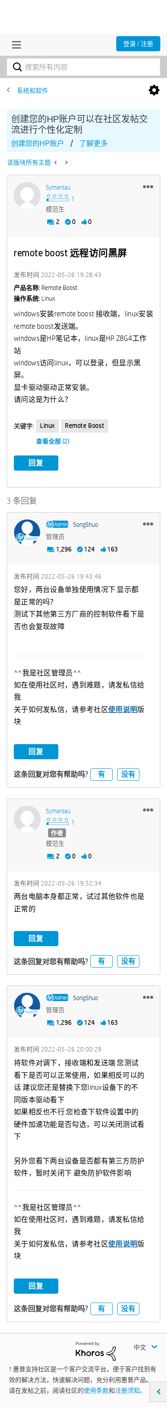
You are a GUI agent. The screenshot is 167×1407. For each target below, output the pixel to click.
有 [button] (101, 774)
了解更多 (93, 143)
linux (47, 426)
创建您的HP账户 (37, 143)
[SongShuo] (27, 532)
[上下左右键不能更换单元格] (56, 162)
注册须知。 (130, 1390)
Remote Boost (84, 426)
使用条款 (96, 1390)
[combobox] (83, 67)
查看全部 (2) (52, 441)
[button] (148, 186)
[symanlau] (27, 195)
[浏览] (14, 44)
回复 (36, 463)
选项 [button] (154, 90)
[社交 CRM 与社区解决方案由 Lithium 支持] (96, 1351)
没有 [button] (128, 774)
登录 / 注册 (138, 44)
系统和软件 (32, 91)
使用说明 (122, 709)
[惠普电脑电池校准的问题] (65, 162)
